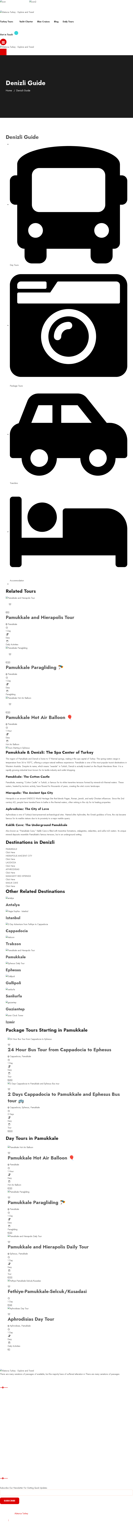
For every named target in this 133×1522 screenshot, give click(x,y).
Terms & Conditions (18, 1520)
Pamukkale (12, 624)
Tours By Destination (12, 1413)
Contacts (6, 1464)
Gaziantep (15, 1009)
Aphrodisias (15, 1325)
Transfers (6, 1429)
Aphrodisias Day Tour (31, 1319)
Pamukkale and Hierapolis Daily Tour (48, 1246)
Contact (28, 8)
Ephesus (13, 970)
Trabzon (13, 944)
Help (2, 8)
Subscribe (9, 1500)
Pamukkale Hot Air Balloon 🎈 (39, 717)
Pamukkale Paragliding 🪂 (35, 667)
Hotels (5, 1445)
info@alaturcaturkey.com (16, 1)
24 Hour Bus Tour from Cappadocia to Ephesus (59, 1049)
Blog (56, 21)
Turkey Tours (6, 21)
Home (9, 90)
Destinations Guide (11, 1439)
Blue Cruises (43, 21)
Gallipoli (13, 983)
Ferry (4, 1434)
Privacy (3, 1520)
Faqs (20, 8)
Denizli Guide (22, 137)
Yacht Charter (26, 21)
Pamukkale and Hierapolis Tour (40, 617)
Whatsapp (11, 8)
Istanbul (13, 918)
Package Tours (9, 1407)
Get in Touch (6, 34)
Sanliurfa (14, 996)
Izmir (10, 1022)
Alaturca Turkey (21, 1513)
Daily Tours (68, 21)
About (36, 8)
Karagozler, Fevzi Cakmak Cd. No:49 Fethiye (57, 1)
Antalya (13, 904)
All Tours (6, 1402)
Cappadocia (17, 931)
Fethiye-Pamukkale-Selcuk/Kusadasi (47, 1291)
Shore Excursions (10, 1423)
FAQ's (5, 1459)
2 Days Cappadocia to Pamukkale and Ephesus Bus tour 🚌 (64, 1097)
